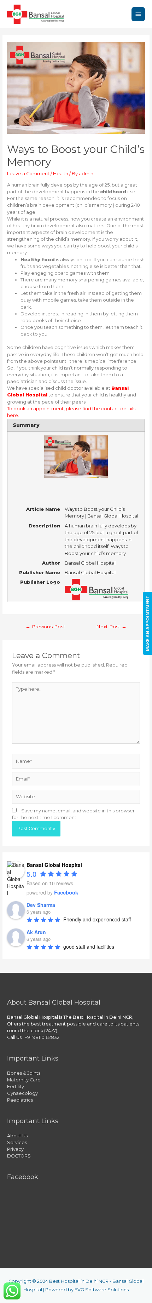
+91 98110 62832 (42, 1037)
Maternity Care (24, 1079)
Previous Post (45, 626)
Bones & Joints (23, 1073)
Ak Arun (36, 932)
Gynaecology (22, 1093)
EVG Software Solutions (102, 1289)
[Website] (76, 798)
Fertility (15, 1086)
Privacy (15, 1149)
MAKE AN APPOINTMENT (147, 623)
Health (60, 173)
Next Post (111, 626)
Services (17, 1142)
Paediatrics (20, 1100)
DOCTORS (19, 1156)
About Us (17, 1135)
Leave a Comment (28, 173)
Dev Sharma (41, 904)
